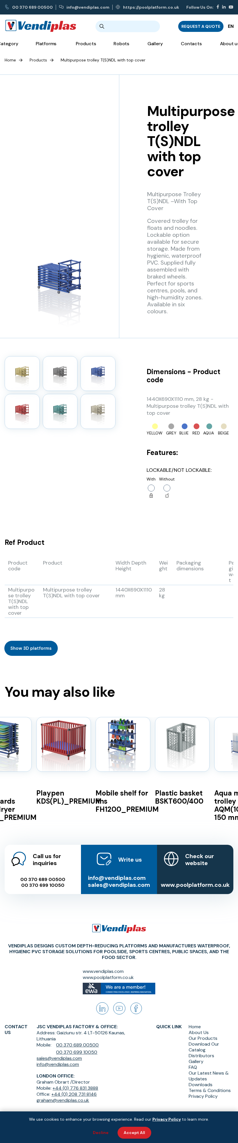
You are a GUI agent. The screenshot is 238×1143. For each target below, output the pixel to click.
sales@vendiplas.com (119, 884)
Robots (121, 44)
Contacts (191, 44)
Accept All (134, 1132)
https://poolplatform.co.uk (151, 7)
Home (10, 60)
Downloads (200, 1085)
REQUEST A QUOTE (200, 26)
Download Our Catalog (204, 1047)
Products (38, 60)
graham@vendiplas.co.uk (63, 1100)
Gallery (155, 44)
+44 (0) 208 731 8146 (74, 1094)
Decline (101, 1132)
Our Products (203, 1038)
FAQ (193, 1067)
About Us (199, 1032)
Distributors (201, 1056)
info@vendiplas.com (87, 7)
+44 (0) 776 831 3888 (75, 1088)
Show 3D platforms (31, 648)
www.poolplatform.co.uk (195, 885)
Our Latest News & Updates (209, 1076)
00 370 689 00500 (32, 7)
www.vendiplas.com (103, 971)
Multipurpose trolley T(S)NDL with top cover (103, 60)
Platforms (46, 44)
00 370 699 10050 (42, 885)
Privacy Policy (203, 1096)
